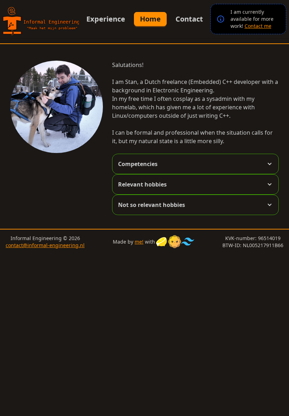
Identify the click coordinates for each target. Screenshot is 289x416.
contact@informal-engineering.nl (45, 245)
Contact (189, 19)
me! (139, 241)
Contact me (258, 26)
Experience (105, 19)
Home (150, 19)
